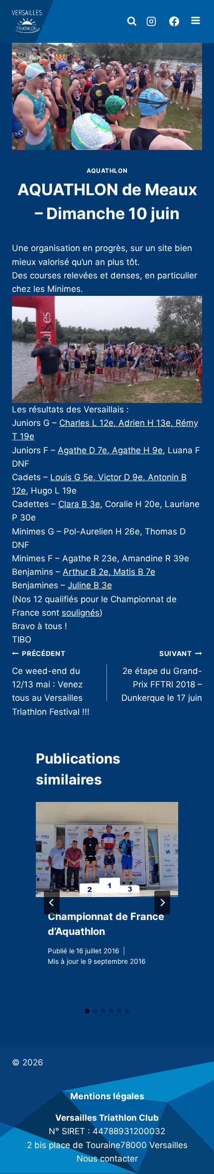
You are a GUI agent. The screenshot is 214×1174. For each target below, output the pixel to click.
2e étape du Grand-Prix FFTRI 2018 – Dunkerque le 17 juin (161, 676)
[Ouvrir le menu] (195, 21)
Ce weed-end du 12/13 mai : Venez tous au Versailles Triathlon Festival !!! (51, 683)
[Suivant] (162, 902)
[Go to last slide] (52, 902)
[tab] (87, 1011)
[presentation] (107, 849)
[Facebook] (174, 21)
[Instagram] (151, 21)
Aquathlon (107, 170)
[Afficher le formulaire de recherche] (132, 21)
